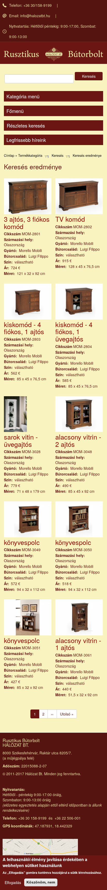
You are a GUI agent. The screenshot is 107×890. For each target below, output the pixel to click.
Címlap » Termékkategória (23, 155)
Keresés (89, 76)
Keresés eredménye (87, 155)
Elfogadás (13, 882)
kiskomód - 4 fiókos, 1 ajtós (24, 328)
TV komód (70, 219)
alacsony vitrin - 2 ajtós (78, 440)
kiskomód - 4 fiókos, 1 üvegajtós (73, 331)
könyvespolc (22, 542)
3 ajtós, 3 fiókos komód (27, 222)
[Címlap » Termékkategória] (53, 54)
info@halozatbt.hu (35, 15)
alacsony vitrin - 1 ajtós (78, 643)
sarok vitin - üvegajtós (21, 440)
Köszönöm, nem (40, 882)
